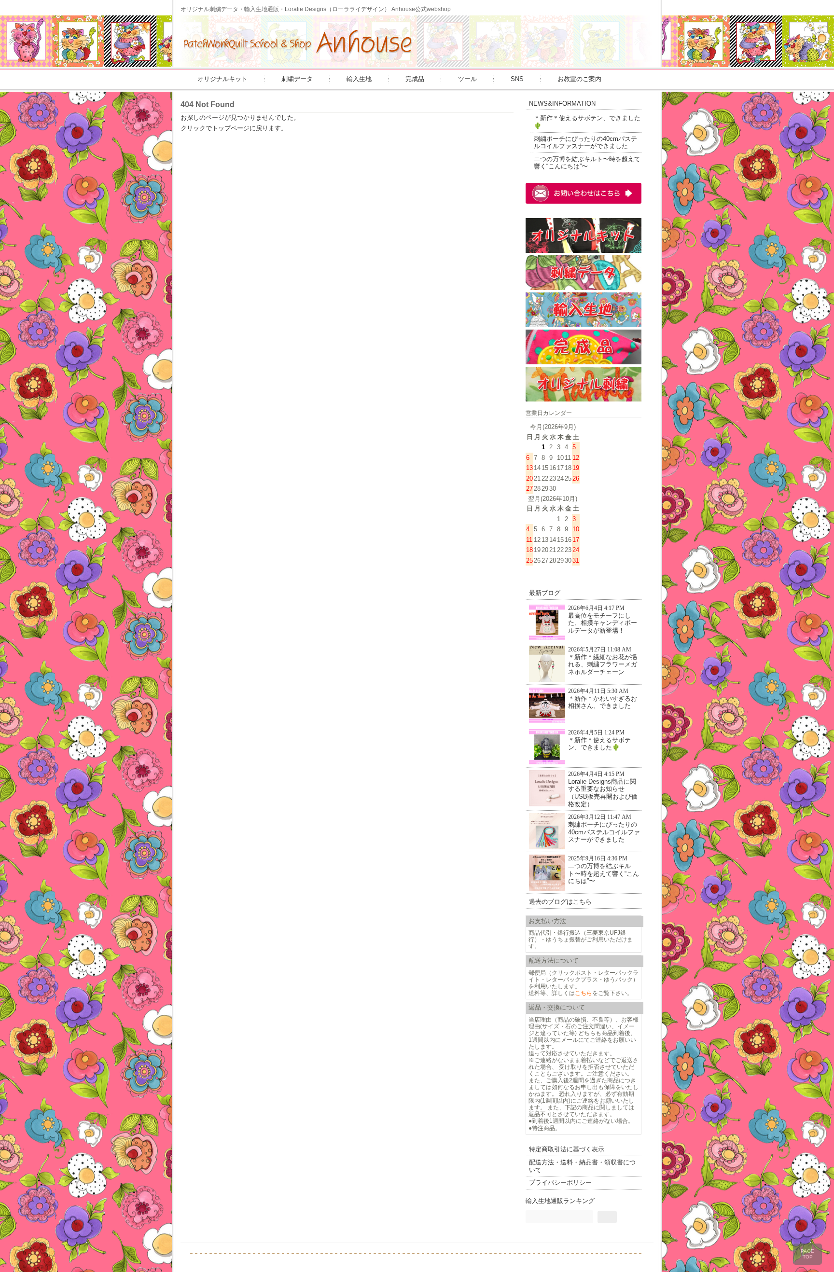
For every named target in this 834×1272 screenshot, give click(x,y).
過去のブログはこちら (560, 901)
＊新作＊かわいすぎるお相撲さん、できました (602, 699)
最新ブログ (544, 592)
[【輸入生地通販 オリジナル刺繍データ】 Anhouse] (298, 59)
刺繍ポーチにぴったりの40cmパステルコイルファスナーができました (585, 142)
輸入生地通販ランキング (560, 1200)
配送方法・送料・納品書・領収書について (582, 1166)
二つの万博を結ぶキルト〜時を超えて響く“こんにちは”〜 (587, 162)
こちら (583, 993)
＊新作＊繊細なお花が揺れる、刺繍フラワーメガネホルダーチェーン (602, 661)
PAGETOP (807, 1253)
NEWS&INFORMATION (562, 103)
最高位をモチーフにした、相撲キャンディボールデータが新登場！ (602, 619)
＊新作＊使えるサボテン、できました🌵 (587, 121)
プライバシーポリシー (560, 1182)
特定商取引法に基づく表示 (566, 1149)
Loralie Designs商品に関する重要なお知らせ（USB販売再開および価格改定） (603, 789)
